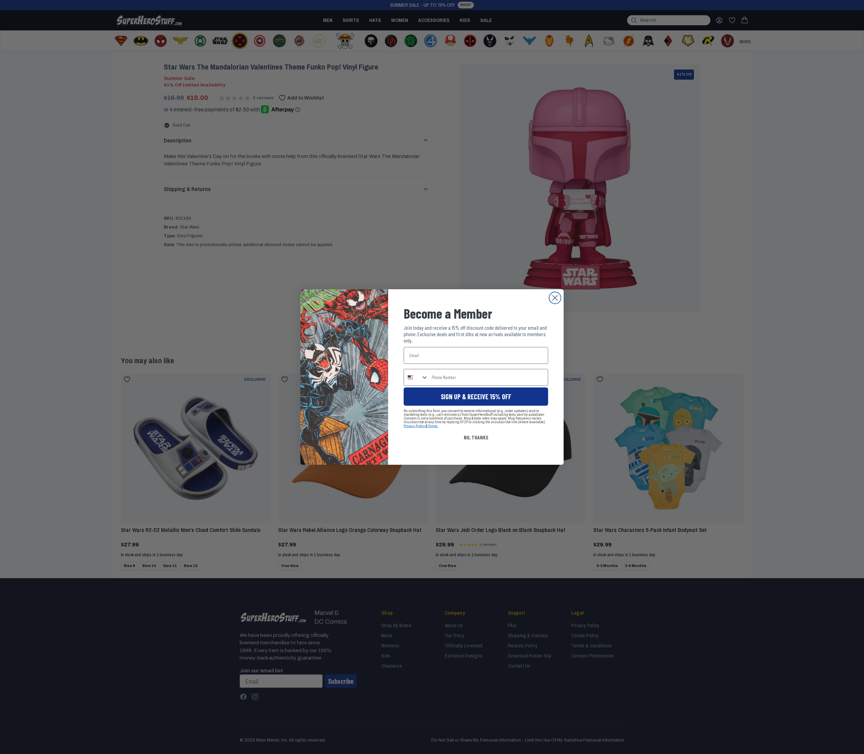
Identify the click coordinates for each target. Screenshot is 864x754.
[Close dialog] (555, 298)
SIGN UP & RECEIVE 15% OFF (476, 397)
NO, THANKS (476, 437)
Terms (432, 426)
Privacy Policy (414, 426)
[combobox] (416, 377)
